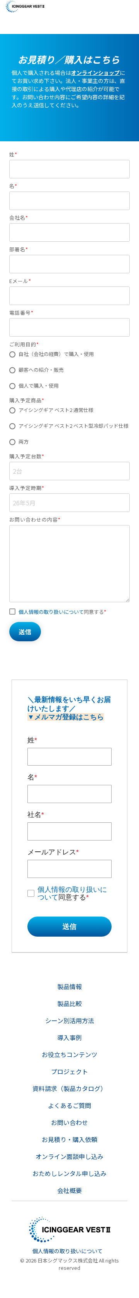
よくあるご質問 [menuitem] (69, 1105)
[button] (127, 4)
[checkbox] (69, 370)
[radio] (69, 354)
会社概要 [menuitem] (69, 1190)
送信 (69, 926)
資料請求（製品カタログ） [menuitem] (69, 1088)
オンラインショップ (95, 72)
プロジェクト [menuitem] (69, 1071)
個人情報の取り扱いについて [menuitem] (67, 1251)
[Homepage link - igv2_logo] (69, 1239)
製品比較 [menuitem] (69, 1003)
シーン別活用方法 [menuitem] (69, 1020)
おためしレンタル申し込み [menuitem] (69, 1173)
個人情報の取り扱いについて (51, 611)
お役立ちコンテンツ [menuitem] (69, 1054)
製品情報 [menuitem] (69, 986)
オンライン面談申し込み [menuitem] (69, 1156)
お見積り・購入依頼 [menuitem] (69, 1139)
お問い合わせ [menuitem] (69, 1122)
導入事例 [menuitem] (69, 1037)
